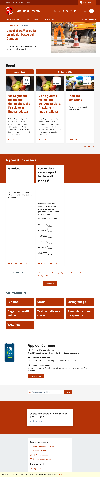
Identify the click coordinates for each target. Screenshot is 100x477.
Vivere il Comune (49, 19)
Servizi (35, 19)
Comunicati (14, 26)
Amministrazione (13, 19)
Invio (68, 392)
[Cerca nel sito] (91, 11)
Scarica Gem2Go (35, 376)
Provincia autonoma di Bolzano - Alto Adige (18, 2)
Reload (60, 474)
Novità (26, 19)
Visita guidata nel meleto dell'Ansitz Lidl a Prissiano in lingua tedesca (19, 103)
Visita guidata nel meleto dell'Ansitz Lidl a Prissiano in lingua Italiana (49, 103)
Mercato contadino (75, 98)
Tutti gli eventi (86, 146)
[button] (72, 2)
